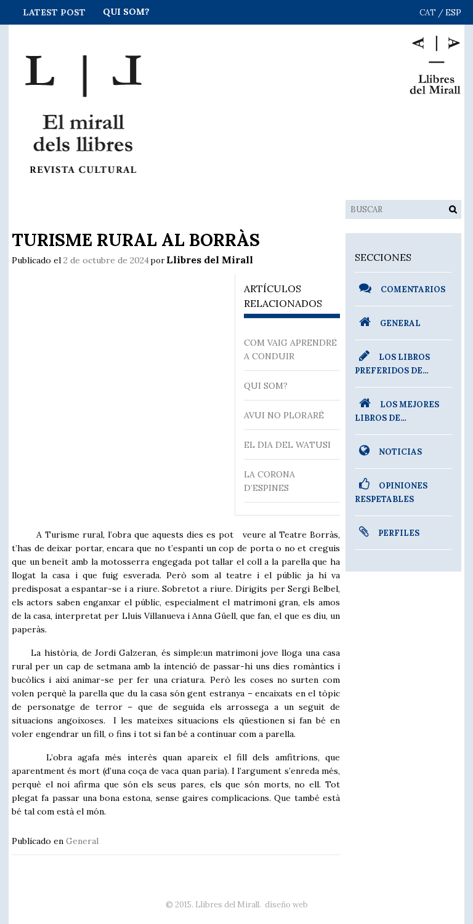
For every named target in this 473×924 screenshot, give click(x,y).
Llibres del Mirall (209, 259)
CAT (427, 12)
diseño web (286, 904)
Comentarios (413, 289)
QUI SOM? (126, 11)
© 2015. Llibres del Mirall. (213, 904)
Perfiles (398, 533)
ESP (453, 12)
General (82, 840)
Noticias (400, 452)
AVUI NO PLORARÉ (284, 415)
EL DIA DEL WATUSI (287, 444)
